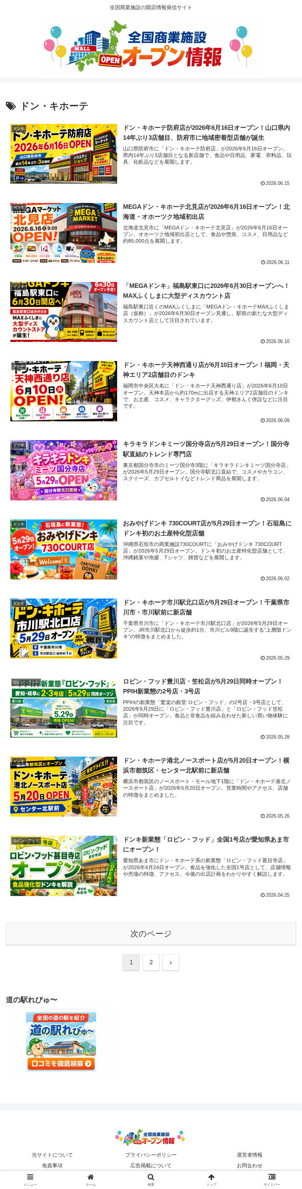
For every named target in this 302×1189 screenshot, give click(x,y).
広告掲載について (151, 1165)
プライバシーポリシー (151, 1155)
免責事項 (52, 1165)
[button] (279, 1019)
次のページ (151, 933)
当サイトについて (52, 1155)
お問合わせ (250, 1165)
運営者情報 (250, 1155)
